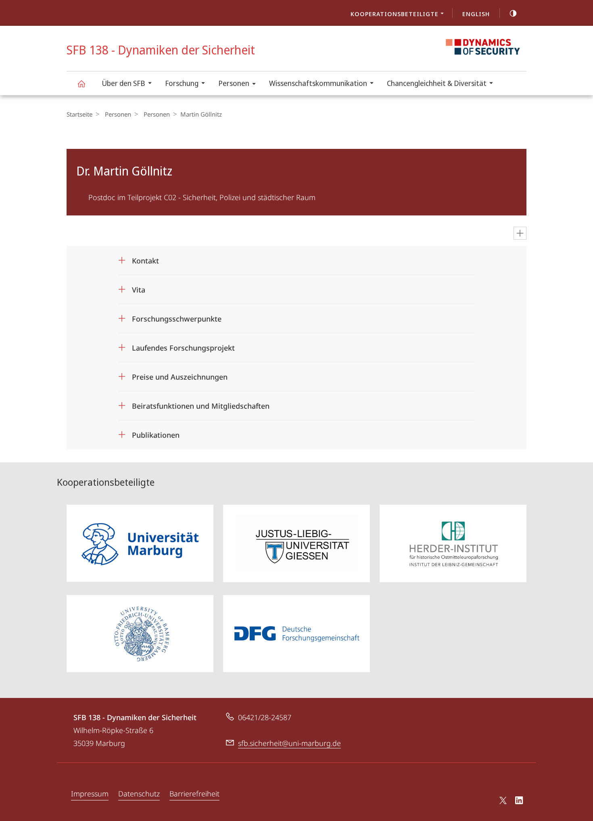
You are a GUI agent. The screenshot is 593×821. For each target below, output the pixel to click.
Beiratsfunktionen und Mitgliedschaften (200, 403)
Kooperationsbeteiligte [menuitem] (394, 14)
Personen (233, 83)
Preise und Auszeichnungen (180, 374)
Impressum (90, 793)
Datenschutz (139, 793)
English (476, 14)
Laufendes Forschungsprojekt (183, 345)
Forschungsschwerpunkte (176, 316)
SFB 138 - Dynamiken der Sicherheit (81, 83)
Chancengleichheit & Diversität (437, 83)
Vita (138, 287)
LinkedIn (519, 801)
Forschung (181, 83)
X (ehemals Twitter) (503, 800)
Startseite (79, 114)
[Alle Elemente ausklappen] (520, 233)
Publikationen (156, 432)
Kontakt (145, 258)
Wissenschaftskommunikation (318, 83)
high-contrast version (513, 13)
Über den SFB (123, 83)
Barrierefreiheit (194, 793)
